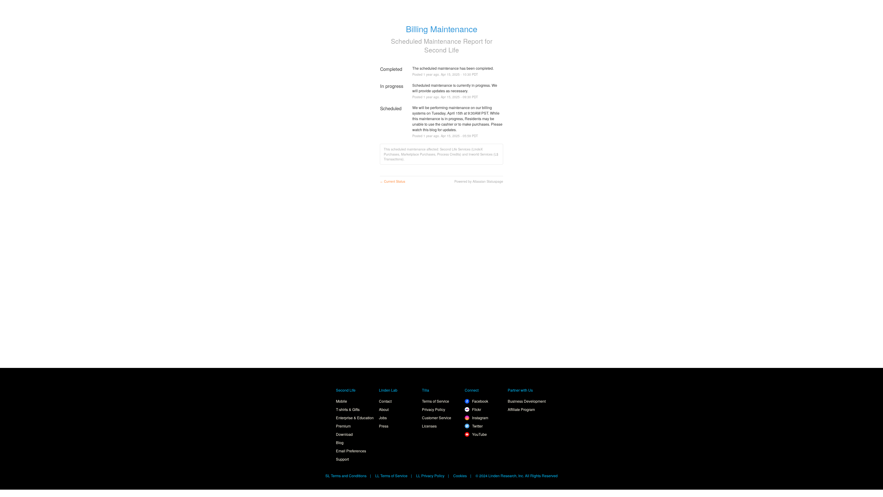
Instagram (479, 417)
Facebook (479, 401)
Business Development (527, 401)
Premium (343, 426)
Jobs (383, 417)
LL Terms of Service (391, 475)
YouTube (479, 434)
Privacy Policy (433, 409)
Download (344, 434)
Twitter (477, 426)
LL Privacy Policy (430, 475)
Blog (340, 442)
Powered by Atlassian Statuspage (478, 181)
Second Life (441, 49)
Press (383, 426)
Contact (385, 401)
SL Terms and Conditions (346, 475)
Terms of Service (435, 401)
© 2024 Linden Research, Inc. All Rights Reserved (517, 475)
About (384, 409)
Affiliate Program (521, 409)
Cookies (460, 475)
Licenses (429, 426)
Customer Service (436, 417)
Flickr (476, 409)
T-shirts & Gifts (348, 409)
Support (342, 459)
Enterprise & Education (355, 417)
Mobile (341, 401)
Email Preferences (351, 451)
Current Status (392, 181)
